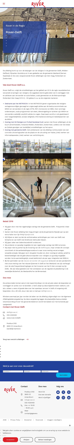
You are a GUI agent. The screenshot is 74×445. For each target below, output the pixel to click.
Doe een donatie (44, 394)
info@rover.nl (30, 400)
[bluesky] (58, 392)
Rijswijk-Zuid (29, 234)
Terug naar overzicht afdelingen (13, 339)
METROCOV (23, 104)
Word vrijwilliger (44, 397)
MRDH (22, 98)
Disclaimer (28, 420)
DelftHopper (45, 248)
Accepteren (10, 440)
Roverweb (39, 420)
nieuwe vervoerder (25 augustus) (36, 261)
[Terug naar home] (38, 3)
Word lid (41, 392)
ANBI (4, 420)
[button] (4, 3)
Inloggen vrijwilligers (54, 420)
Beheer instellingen (45, 440)
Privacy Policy (15, 420)
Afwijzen (26, 440)
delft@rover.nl (46, 291)
